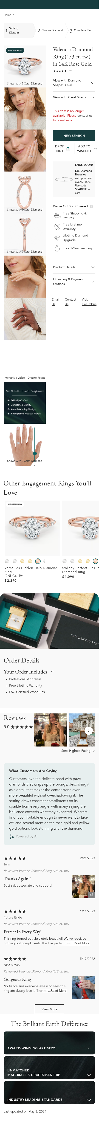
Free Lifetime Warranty (25, 685)
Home (7, 15)
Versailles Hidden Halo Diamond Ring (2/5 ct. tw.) (31, 572)
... (16, 15)
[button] (74, 85)
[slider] (35, 453)
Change (14, 32)
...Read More (80, 943)
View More (49, 1009)
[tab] (49, 1042)
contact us (84, 116)
